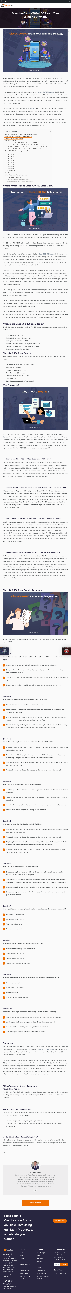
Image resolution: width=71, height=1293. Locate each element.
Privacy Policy (41, 1273)
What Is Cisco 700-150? (14, 177)
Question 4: (11, 159)
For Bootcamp (24, 1273)
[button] (35, 1203)
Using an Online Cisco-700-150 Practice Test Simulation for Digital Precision (29, 145)
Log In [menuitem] (5, 1)
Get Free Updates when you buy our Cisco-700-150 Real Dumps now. (27, 148)
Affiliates (40, 1258)
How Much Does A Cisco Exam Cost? (18, 179)
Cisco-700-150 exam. (46, 1049)
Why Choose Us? (10, 141)
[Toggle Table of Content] (49, 131)
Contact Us (40, 1261)
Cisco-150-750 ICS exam (46, 92)
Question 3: (11, 157)
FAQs (38, 1255)
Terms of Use (41, 1270)
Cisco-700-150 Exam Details (14, 138)
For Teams (23, 1268)
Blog (21, 1255)
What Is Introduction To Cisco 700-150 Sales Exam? (21, 134)
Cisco (32, 108)
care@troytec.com (60, 1273)
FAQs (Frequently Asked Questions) (16, 175)
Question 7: (11, 164)
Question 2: (11, 155)
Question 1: (11, 153)
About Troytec (41, 1253)
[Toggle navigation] (68, 5)
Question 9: (11, 168)
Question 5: (11, 161)
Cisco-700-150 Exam (46, 254)
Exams (22, 1253)
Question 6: (11, 163)
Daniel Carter (36, 1172)
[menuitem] (1, 1)
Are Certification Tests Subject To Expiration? (20, 181)
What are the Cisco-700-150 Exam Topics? (18, 136)
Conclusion (8, 173)
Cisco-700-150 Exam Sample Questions (17, 151)
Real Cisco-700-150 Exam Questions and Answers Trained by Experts (27, 147)
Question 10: (11, 170)
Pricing (22, 1258)
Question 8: (11, 166)
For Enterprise (24, 1270)
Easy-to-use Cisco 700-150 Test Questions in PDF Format (24, 143)
